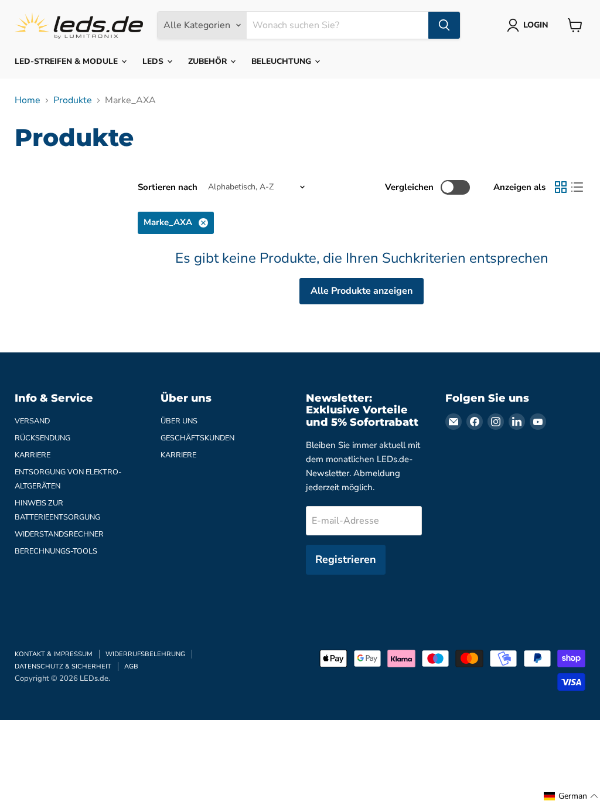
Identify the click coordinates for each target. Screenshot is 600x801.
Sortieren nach (167, 187)
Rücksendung (42, 438)
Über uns (179, 421)
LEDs (154, 61)
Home (27, 100)
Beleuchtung (282, 61)
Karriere (32, 455)
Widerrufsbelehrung (145, 654)
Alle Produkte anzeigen (361, 290)
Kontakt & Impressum (54, 654)
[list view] (577, 187)
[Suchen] (444, 25)
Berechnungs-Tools (56, 551)
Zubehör (208, 61)
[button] (571, 796)
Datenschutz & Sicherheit (63, 666)
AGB (131, 666)
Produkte (72, 100)
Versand (32, 421)
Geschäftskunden (197, 438)
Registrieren (345, 559)
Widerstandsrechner (59, 534)
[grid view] (561, 187)
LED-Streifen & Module (67, 61)
